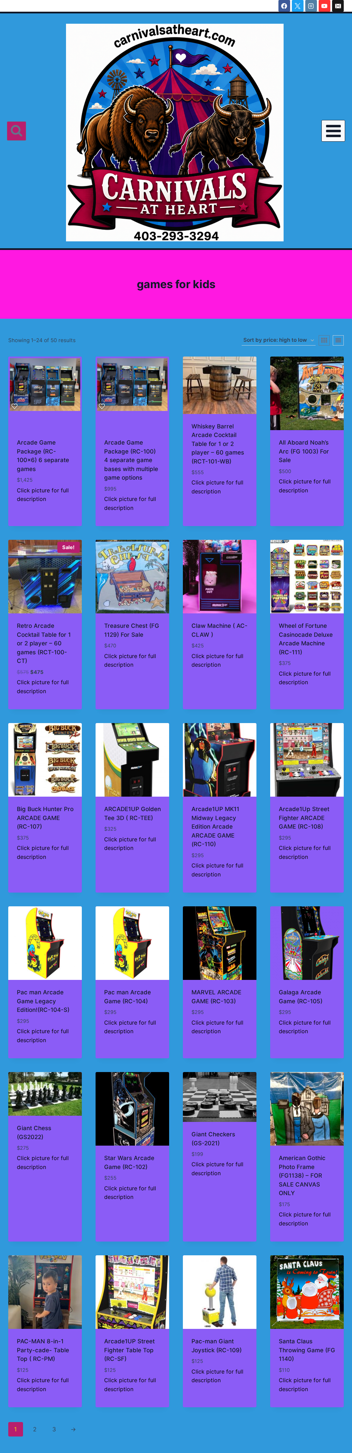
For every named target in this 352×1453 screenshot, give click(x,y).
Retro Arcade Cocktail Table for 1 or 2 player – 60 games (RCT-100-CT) (44, 643)
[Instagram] (311, 6)
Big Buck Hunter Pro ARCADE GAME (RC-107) (45, 818)
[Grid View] (324, 340)
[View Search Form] (16, 131)
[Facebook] (284, 6)
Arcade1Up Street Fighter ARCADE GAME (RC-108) (304, 818)
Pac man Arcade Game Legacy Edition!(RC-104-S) (43, 1001)
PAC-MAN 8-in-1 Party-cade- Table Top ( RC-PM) (43, 1350)
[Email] (338, 6)
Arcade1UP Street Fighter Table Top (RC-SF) (129, 1350)
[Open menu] (333, 131)
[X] (298, 6)
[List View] (338, 340)
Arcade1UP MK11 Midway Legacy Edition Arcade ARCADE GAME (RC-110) (215, 827)
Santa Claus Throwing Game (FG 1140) (307, 1350)
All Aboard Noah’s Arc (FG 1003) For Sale (304, 451)
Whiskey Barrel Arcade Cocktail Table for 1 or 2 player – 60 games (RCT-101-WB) (217, 444)
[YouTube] (324, 6)
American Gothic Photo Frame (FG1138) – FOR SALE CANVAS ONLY (302, 1176)
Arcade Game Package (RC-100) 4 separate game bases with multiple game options (131, 460)
